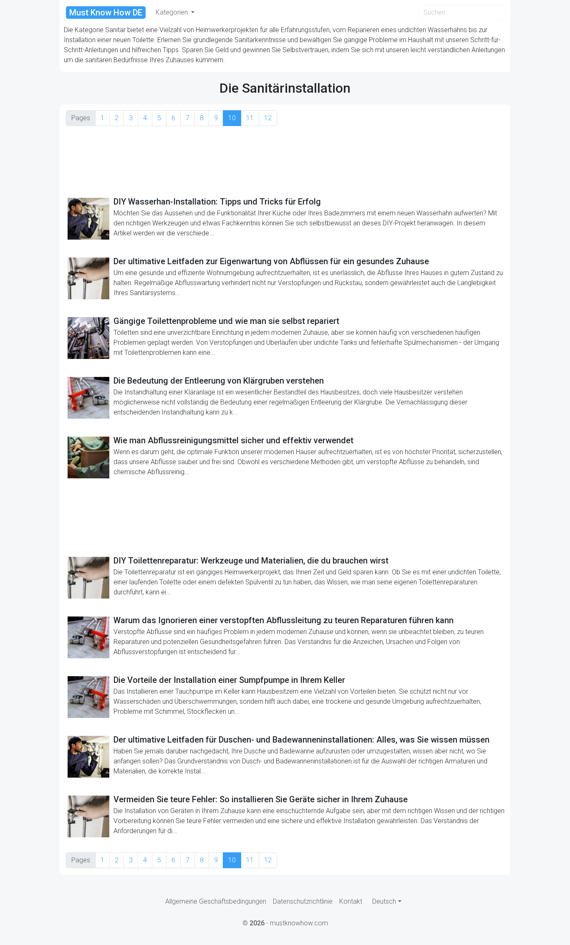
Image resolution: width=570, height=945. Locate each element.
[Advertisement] (285, 161)
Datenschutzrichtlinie (303, 901)
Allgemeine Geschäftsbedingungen (215, 901)
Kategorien (172, 12)
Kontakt (350, 901)
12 (268, 118)
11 (250, 118)
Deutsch (384, 901)
